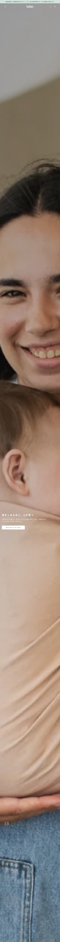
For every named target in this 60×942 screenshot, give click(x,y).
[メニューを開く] (5, 6)
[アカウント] (50, 6)
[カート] (54, 6)
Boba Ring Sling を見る (13, 527)
